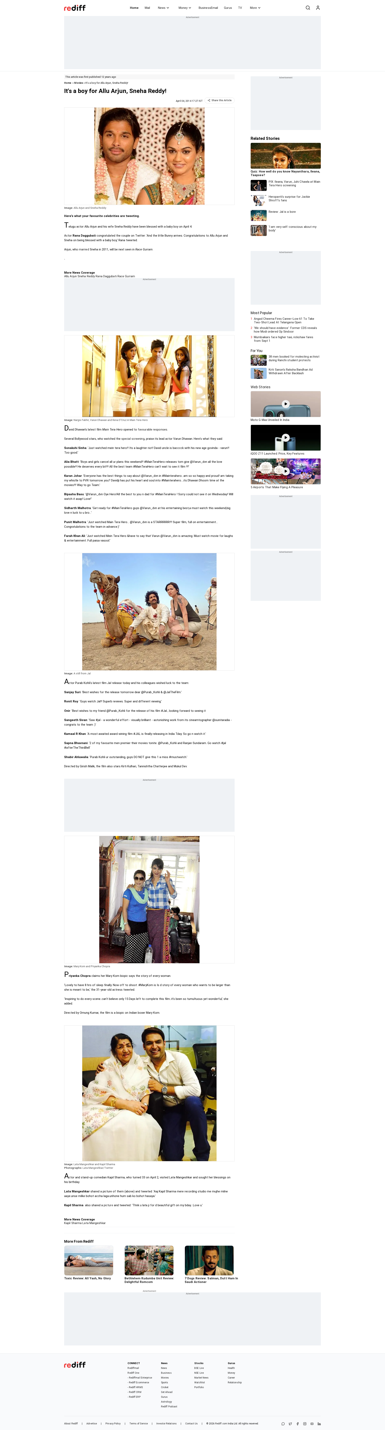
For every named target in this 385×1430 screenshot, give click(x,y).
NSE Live (199, 1373)
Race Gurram (126, 276)
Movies (78, 82)
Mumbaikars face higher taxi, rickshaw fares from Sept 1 (283, 339)
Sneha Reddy (86, 276)
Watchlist (199, 1382)
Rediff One (133, 1373)
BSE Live (199, 1368)
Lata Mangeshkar (94, 1223)
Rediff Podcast (169, 1406)
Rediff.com (221, 1423)
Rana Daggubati (106, 276)
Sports (164, 1382)
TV (240, 8)
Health (231, 1368)
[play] (286, 404)
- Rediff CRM (134, 1392)
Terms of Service (138, 1423)
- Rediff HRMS (135, 1387)
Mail (147, 8)
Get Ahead (166, 1392)
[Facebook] (297, 1424)
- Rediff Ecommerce (138, 1382)
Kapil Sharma (73, 1223)
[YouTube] (312, 1424)
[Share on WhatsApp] (283, 1424)
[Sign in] (318, 8)
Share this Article (222, 100)
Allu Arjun (70, 276)
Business (166, 1373)
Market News (201, 1377)
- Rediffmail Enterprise (140, 1377)
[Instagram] (304, 1424)
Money (183, 8)
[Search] (308, 8)
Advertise (91, 1423)
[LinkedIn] (319, 1424)
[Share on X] (290, 1424)
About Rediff (71, 1423)
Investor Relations (166, 1423)
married (84, 249)
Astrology (166, 1401)
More (253, 8)
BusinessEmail (208, 8)
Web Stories (261, 387)
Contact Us (191, 1423)
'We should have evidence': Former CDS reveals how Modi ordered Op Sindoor (285, 329)
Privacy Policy (113, 1423)
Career (231, 1377)
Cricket (165, 1387)
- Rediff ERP (134, 1397)
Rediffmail (133, 1368)
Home (134, 8)
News (161, 8)
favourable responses (152, 429)
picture (108, 1205)
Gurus (228, 8)
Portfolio (199, 1387)
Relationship (235, 1382)
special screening (133, 439)
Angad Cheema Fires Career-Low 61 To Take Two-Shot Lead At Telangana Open (284, 320)
